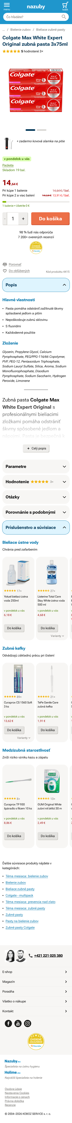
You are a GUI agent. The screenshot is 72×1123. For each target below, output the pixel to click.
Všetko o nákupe (14, 1001)
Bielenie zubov (20, 30)
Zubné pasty (14, 915)
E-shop (7, 972)
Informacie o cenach (17, 1097)
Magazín (8, 982)
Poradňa (8, 991)
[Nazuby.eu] (36, 6)
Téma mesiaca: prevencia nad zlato (30, 902)
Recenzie (10, 1105)
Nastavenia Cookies (17, 1093)
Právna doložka (14, 1101)
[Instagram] (27, 1023)
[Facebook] (8, 1023)
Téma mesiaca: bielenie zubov (27, 876)
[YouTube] (18, 1023)
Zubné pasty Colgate (20, 927)
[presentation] (18, 573)
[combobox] (36, 17)
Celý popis (39, 448)
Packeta (8, 165)
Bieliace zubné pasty (50, 30)
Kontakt (7, 1011)
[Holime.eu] (36, 1072)
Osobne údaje (13, 1088)
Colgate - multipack (19, 895)
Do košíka (50, 219)
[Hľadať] (64, 17)
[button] (7, 6)
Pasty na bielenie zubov (22, 921)
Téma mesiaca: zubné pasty (25, 908)
